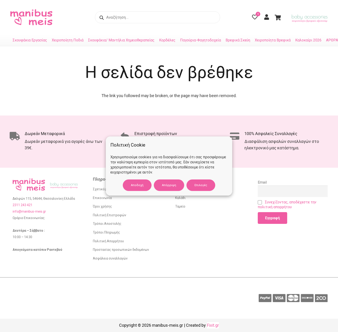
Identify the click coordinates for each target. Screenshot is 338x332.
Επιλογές (201, 185)
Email (262, 182)
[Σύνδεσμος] (32, 17)
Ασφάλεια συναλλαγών (110, 258)
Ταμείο (180, 206)
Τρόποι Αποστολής (107, 223)
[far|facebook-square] (231, 17)
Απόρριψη (169, 185)
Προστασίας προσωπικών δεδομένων (121, 249)
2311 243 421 (22, 205)
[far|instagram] (242, 17)
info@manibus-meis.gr (29, 211)
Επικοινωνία (102, 198)
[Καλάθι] (277, 17)
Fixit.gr (213, 325)
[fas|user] (267, 17)
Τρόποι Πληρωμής (106, 232)
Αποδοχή (137, 185)
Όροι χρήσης (102, 206)
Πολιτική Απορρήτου (108, 241)
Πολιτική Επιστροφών (109, 215)
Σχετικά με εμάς (105, 189)
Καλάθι (180, 198)
